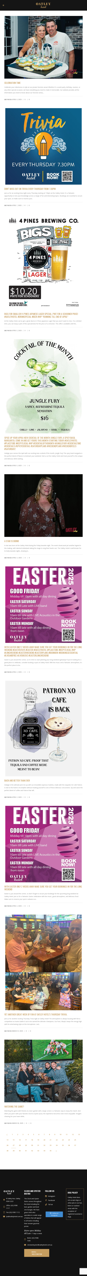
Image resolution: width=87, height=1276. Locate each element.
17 (26, 1140)
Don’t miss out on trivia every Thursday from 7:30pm (30, 188)
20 (44, 1140)
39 (13, 1151)
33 (50, 1145)
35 (63, 1145)
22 (57, 1140)
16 (20, 1140)
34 (57, 1145)
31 (38, 1145)
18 (32, 1140)
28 (20, 1145)
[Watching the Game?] (43, 1071)
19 (38, 1140)
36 (69, 1145)
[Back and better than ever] (43, 728)
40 (20, 1151)
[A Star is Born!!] (43, 505)
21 (50, 1140)
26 (7, 1145)
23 (63, 1140)
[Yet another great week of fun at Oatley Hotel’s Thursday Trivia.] (43, 962)
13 (79, 1134)
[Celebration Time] (43, 47)
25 (75, 1140)
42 (32, 1151)
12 (73, 1134)
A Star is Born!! (11, 541)
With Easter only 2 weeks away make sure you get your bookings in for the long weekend (43, 888)
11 (66, 1134)
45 (50, 1151)
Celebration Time (12, 82)
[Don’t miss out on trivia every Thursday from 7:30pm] (43, 146)
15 (13, 1140)
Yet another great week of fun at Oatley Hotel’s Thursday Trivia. (35, 1014)
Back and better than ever (17, 780)
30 (32, 1145)
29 (26, 1145)
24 (69, 1140)
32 (44, 1145)
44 (44, 1151)
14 (7, 1140)
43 (38, 1151)
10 (60, 1134)
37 (75, 1145)
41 (26, 1151)
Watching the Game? (14, 1106)
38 (7, 1151)
